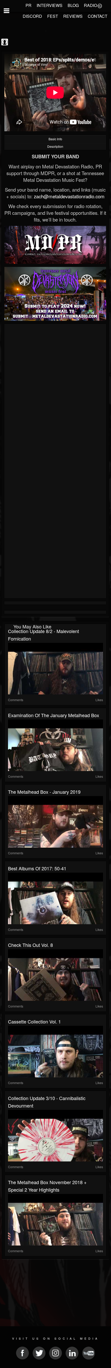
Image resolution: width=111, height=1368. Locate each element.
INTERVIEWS (49, 5)
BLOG (73, 5)
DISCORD (32, 16)
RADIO (90, 5)
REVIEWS (73, 16)
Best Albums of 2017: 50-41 (37, 868)
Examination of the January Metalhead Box (53, 715)
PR (28, 5)
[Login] (99, 5)
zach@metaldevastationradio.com (69, 196)
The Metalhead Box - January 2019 (44, 791)
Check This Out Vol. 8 (30, 944)
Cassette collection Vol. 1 (34, 1021)
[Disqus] (55, 394)
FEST (52, 16)
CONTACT (97, 16)
